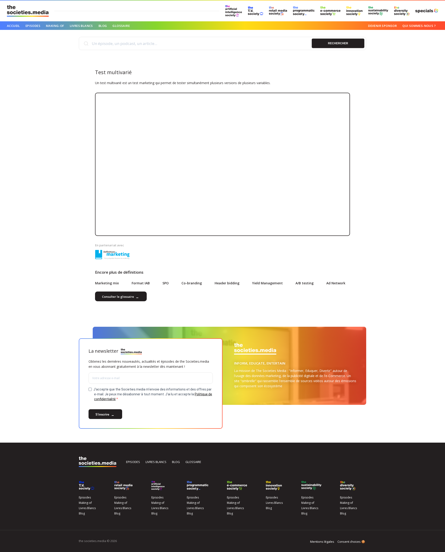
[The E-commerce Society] (330, 11)
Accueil (13, 26)
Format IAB (141, 283)
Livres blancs (156, 462)
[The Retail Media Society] (278, 11)
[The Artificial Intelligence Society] (233, 11)
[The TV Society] (255, 11)
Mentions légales (322, 541)
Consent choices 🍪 (351, 541)
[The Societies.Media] (28, 11)
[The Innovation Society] (354, 11)
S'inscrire (102, 414)
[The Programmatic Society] (304, 11)
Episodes (32, 26)
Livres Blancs (81, 26)
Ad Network (335, 283)
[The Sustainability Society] (378, 11)
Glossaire (121, 26)
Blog (103, 26)
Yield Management (267, 283)
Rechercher (338, 43)
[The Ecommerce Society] (237, 485)
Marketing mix (107, 283)
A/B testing (305, 283)
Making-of (55, 26)
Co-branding (191, 283)
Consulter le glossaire (118, 297)
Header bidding (227, 283)
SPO (165, 283)
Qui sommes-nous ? (419, 26)
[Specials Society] (426, 11)
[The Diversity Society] (402, 11)
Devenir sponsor (382, 26)
